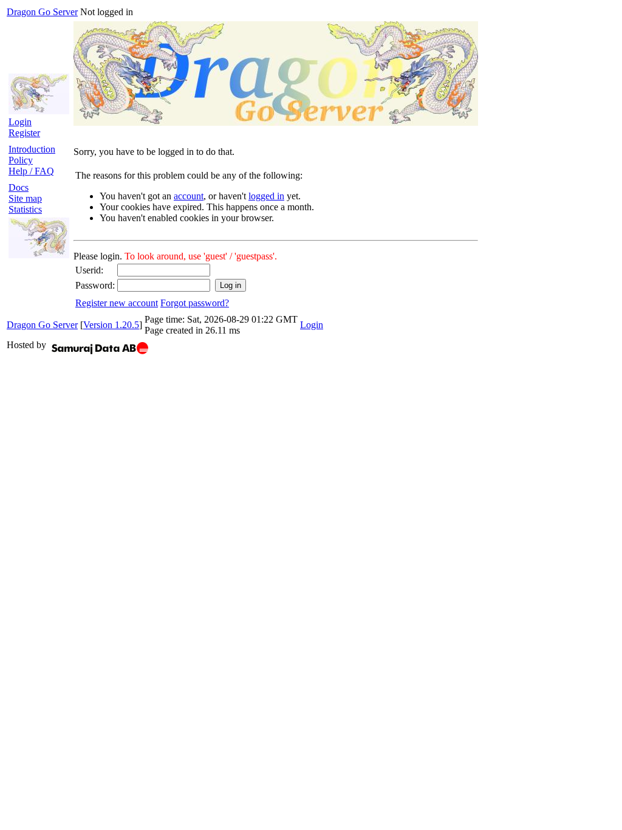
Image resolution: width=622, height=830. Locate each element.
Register (24, 133)
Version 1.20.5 (111, 325)
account (188, 196)
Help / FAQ (31, 171)
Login (20, 122)
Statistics (25, 209)
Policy (21, 160)
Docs (19, 187)
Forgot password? (194, 303)
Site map (25, 198)
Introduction (32, 149)
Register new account (116, 303)
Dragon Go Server (42, 12)
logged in (266, 196)
